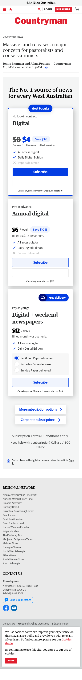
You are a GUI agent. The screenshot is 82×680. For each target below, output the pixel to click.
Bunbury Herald (11, 507)
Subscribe (63, 9)
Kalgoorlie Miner (11, 531)
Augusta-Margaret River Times (18, 499)
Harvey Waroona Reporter (16, 527)
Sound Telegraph (11, 563)
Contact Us (9, 623)
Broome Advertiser (12, 503)
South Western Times (13, 559)
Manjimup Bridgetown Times (17, 539)
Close (11, 660)
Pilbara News (9, 555)
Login (48, 9)
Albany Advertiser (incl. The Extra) (20, 494)
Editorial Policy (60, 623)
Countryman (9, 515)
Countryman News (13, 36)
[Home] (10, 9)
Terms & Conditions (45, 436)
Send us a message (20, 599)
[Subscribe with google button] (40, 182)
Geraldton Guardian (13, 519)
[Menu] (4, 9)
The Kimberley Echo (13, 535)
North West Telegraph (14, 551)
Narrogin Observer (12, 547)
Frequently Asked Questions (33, 623)
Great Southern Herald (14, 523)
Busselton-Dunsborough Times (18, 511)
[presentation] (16, 358)
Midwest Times (10, 543)
